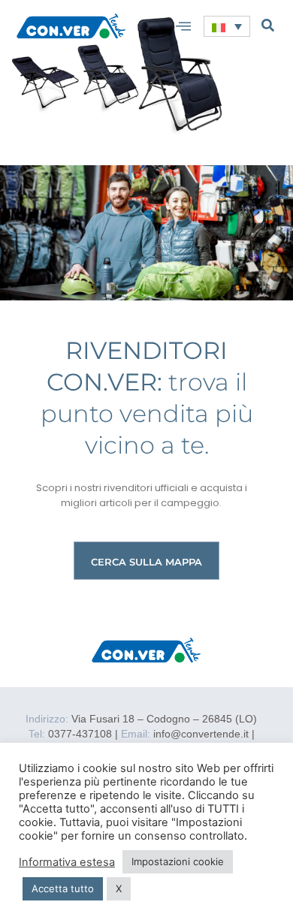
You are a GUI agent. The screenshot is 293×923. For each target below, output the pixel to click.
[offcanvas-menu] (183, 26)
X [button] (119, 888)
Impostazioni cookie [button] (177, 861)
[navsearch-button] (267, 25)
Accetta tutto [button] (63, 888)
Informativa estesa (67, 862)
